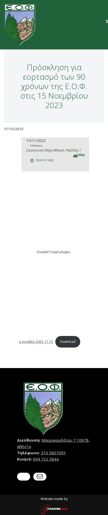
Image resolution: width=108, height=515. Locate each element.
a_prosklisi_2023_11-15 (36, 341)
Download (67, 341)
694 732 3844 (46, 459)
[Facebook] (23, 477)
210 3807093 (53, 452)
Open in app (44, 160)
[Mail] (39, 477)
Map (81, 154)
